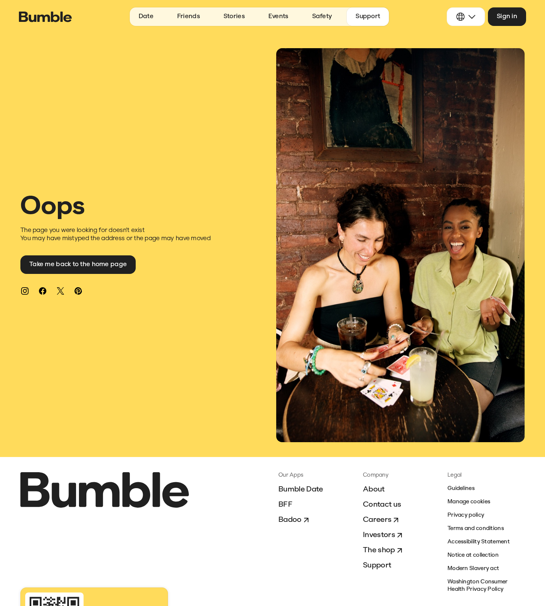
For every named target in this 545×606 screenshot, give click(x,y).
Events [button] (278, 16)
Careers (377, 520)
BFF (285, 505)
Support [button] (368, 16)
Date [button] (146, 16)
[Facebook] (42, 291)
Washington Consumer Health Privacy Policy (477, 585)
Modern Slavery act (473, 569)
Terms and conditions (475, 529)
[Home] (45, 16)
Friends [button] (188, 16)
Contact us (382, 505)
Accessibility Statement (478, 542)
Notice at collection (473, 555)
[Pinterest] (78, 291)
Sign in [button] (507, 16)
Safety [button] (322, 16)
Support (377, 565)
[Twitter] (60, 291)
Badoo (290, 520)
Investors (379, 535)
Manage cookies (468, 502)
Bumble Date (300, 489)
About (374, 489)
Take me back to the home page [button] (78, 264)
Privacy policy (465, 515)
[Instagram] (24, 291)
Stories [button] (234, 16)
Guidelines (461, 488)
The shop (379, 550)
